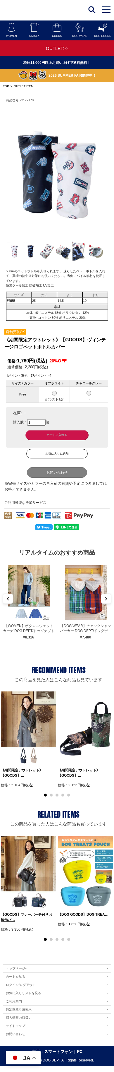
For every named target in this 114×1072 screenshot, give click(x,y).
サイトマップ (15, 1026)
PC (79, 1051)
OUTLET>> (57, 48)
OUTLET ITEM (23, 86)
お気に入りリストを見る (23, 993)
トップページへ (17, 968)
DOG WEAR (79, 36)
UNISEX (34, 36)
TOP (6, 86)
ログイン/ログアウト (21, 985)
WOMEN (11, 36)
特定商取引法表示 (19, 1009)
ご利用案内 (14, 1001)
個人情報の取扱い (19, 1017)
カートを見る (15, 976)
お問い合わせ (57, 472)
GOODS (57, 36)
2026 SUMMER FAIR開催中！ (72, 75)
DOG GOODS (102, 36)
